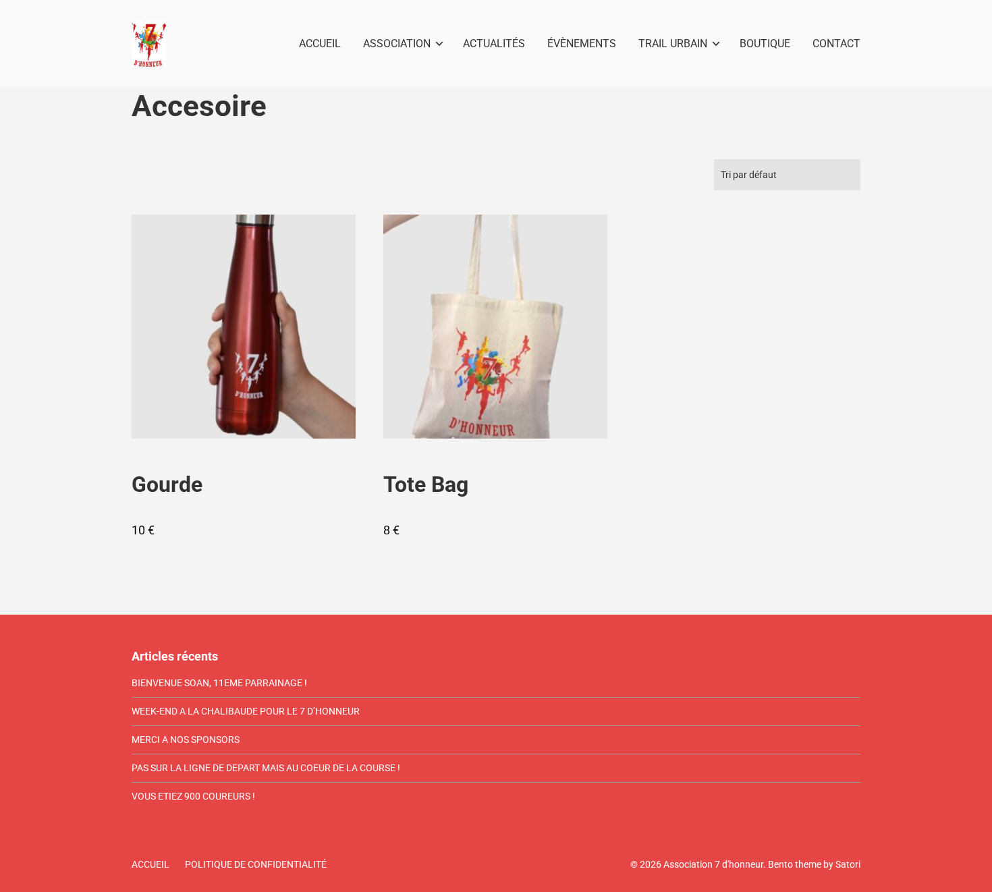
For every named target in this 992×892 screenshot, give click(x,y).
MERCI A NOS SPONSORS (186, 739)
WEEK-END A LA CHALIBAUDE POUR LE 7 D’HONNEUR (246, 711)
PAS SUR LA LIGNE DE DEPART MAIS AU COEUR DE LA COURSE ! (266, 767)
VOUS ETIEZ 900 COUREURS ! (193, 796)
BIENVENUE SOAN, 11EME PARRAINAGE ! (219, 682)
